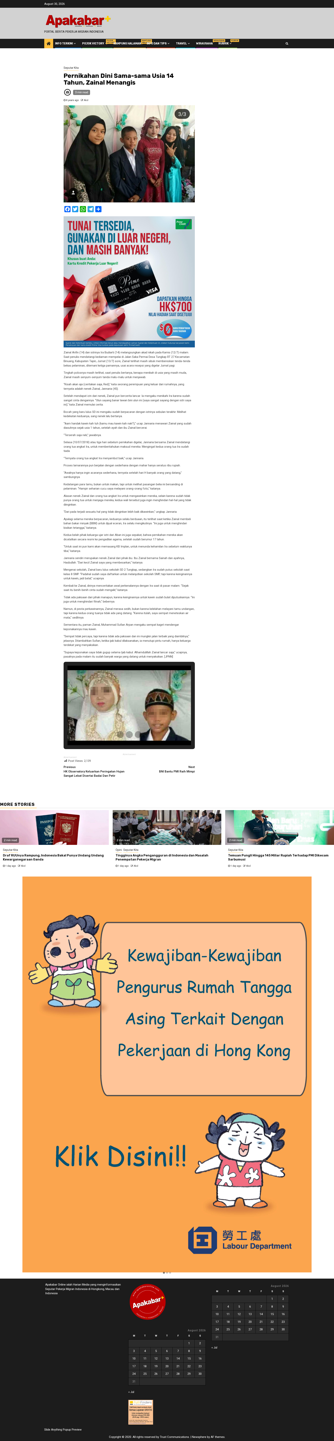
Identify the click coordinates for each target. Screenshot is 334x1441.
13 (167, 1358)
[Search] (287, 43)
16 (200, 1358)
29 (189, 1374)
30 (200, 1374)
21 (178, 1366)
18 (145, 1366)
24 (133, 1374)
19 (156, 1366)
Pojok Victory (95, 43)
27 (167, 1374)
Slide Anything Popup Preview (63, 1429)
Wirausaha (204, 43)
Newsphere (199, 1437)
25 (145, 1374)
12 (156, 1358)
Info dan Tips (157, 43)
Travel (181, 43)
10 (133, 1358)
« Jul (131, 1392)
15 (189, 1358)
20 (167, 1366)
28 (178, 1374)
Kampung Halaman (127, 43)
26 (156, 1374)
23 (200, 1366)
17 (133, 1366)
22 (189, 1366)
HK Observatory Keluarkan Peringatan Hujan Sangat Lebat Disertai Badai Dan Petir (94, 771)
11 (145, 1358)
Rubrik (225, 43)
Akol (86, 100)
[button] (163, 1273)
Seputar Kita (71, 67)
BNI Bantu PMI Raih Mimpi (177, 769)
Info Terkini (64, 43)
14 (178, 1358)
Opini (119, 849)
